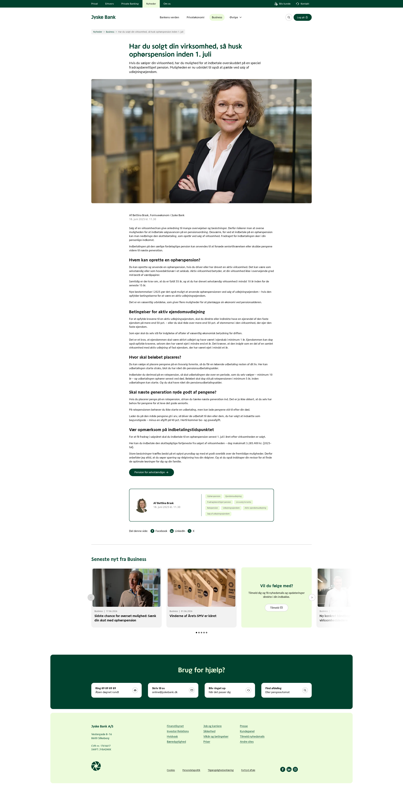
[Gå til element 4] (204, 632)
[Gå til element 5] (206, 632)
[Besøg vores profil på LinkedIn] (289, 769)
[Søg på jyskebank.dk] (288, 17)
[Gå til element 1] (196, 632)
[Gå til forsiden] (103, 17)
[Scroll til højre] (312, 597)
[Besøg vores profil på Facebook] (282, 769)
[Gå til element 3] (201, 632)
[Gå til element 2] (199, 632)
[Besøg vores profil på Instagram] (295, 769)
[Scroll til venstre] (91, 597)
